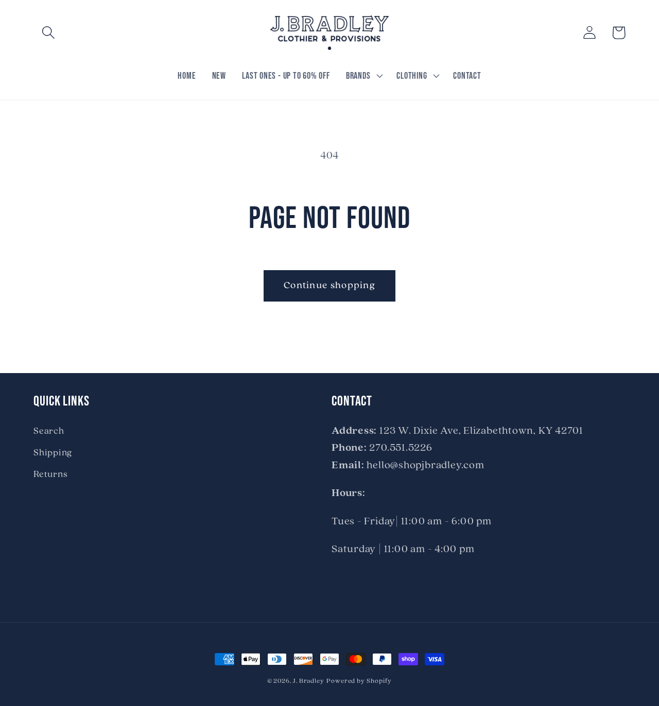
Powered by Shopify (359, 681)
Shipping (52, 453)
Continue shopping (329, 285)
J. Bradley (308, 681)
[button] (48, 32)
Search (48, 431)
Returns (50, 475)
